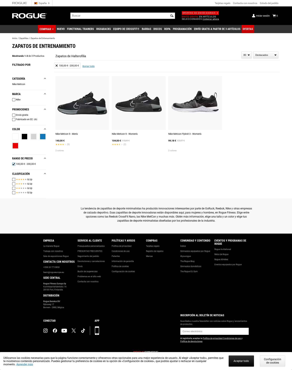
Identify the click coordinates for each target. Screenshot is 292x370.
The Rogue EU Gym (189, 271)
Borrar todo (88, 66)
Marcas (149, 256)
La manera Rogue (51, 246)
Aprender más (24, 364)
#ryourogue (185, 256)
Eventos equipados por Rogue (228, 264)
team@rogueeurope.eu (53, 272)
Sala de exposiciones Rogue (56, 256)
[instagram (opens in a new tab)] (45, 330)
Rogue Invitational (222, 249)
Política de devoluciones (191, 341)
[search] (122, 16)
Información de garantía (123, 261)
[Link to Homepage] (29, 15)
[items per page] (246, 54)
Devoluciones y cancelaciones (91, 261)
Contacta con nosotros (245, 3)
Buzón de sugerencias (88, 271)
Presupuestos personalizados (91, 246)
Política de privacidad (121, 246)
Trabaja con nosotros (53, 251)
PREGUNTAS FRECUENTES (90, 251)
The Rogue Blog (187, 261)
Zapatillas (23, 38)
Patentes (116, 256)
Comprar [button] (45, 29)
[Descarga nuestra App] (97, 330)
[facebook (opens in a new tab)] (55, 330)
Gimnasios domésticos (190, 266)
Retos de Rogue (221, 254)
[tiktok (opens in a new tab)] (83, 330)
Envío (80, 266)
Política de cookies (120, 266)
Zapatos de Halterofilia (70, 56)
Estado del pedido (269, 3)
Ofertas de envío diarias (198, 13)
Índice (183, 246)
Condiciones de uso (121, 251)
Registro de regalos (154, 251)
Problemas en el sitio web (89, 276)
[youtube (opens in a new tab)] (64, 330)
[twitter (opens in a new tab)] (73, 330)
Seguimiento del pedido (88, 256)
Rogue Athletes (221, 259)
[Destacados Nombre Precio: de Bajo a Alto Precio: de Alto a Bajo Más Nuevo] (265, 54)
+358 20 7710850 (51, 267)
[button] (172, 16)
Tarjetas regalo (222, 3)
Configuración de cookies (123, 271)
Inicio (14, 38)
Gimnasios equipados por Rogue (195, 251)
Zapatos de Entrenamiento (43, 38)
